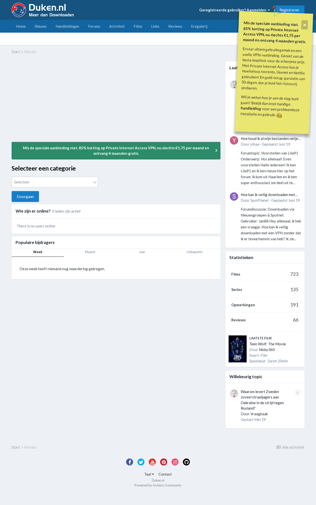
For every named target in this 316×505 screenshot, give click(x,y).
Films (138, 26)
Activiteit (117, 26)
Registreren (289, 10)
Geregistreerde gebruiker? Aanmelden (233, 10)
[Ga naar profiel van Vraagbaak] (234, 84)
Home (21, 26)
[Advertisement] (101, 101)
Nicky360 (267, 349)
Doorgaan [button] (25, 196)
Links (155, 26)
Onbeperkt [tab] (194, 252)
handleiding (251, 108)
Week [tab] (37, 252)
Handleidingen (67, 26)
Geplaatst (276, 144)
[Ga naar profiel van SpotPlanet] (234, 196)
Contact (165, 474)
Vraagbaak (259, 414)
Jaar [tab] (142, 252)
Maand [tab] (90, 252)
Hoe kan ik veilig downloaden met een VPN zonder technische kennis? (269, 195)
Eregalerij (199, 26)
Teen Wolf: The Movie (267, 344)
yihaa (254, 144)
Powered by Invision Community (158, 485)
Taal (148, 474)
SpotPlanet (259, 200)
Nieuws (41, 26)
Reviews (175, 26)
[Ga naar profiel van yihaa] (234, 140)
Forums (94, 26)
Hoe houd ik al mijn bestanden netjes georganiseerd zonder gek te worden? (270, 138)
